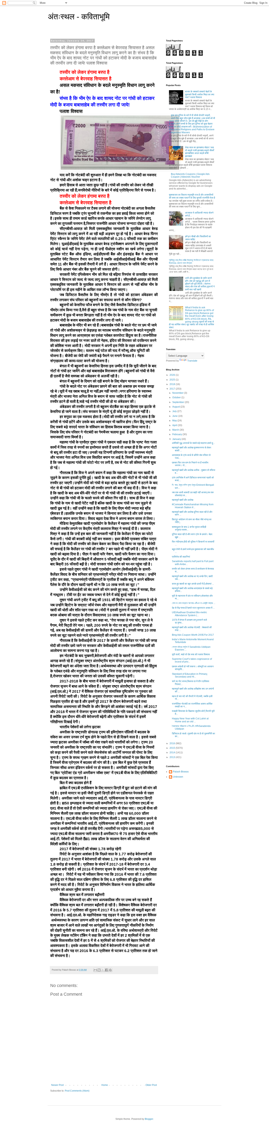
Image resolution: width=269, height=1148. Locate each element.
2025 (173, 379)
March (176, 429)
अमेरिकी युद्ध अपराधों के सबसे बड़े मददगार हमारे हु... (193, 443)
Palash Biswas (181, 771)
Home (104, 1085)
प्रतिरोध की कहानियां (181, 556)
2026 (173, 375)
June (175, 416)
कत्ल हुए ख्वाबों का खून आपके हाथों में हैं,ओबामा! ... (193, 583)
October (176, 397)
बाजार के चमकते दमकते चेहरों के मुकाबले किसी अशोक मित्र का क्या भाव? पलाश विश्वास (199, 94)
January (177, 439)
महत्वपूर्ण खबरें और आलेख (182, 500)
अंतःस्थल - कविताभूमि (79, 16)
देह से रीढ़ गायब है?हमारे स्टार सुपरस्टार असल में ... (193, 607)
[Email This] (95, 970)
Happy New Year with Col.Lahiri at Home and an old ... (190, 720)
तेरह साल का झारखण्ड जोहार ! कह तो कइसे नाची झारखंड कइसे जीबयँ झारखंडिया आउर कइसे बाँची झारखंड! (199, 151)
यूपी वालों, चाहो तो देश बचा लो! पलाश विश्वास (191, 654)
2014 (173, 752)
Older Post (151, 1085)
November (178, 393)
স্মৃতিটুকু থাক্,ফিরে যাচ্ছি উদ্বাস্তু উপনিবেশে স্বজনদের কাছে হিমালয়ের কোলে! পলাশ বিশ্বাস (191, 261)
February (177, 434)
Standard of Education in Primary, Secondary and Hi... (190, 675)
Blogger (149, 1119)
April (175, 425)
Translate (192, 360)
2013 (173, 757)
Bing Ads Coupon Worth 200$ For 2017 (193, 635)
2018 (173, 384)
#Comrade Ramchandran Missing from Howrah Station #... (192, 506)
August (176, 406)
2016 (173, 743)
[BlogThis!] (99, 970)
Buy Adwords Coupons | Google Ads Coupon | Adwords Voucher (190, 175)
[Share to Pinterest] (110, 970)
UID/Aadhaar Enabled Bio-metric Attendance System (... (189, 614)
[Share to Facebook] (107, 970)
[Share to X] (103, 970)
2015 (173, 748)
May (174, 420)
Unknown (178, 776)
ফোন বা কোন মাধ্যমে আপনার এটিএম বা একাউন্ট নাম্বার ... (193, 603)
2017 (173, 388)
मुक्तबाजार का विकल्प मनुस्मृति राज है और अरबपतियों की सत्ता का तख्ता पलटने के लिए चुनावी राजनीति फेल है (192, 196)
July (174, 411)
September (178, 402)
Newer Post (57, 1085)
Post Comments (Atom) (77, 1090)
